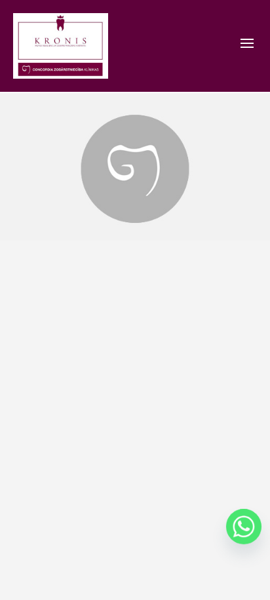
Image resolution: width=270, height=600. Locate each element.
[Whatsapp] (243, 526)
